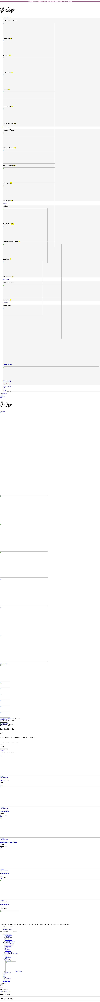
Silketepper (7, 936)
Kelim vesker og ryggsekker (11, 953)
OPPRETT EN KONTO (5, 991)
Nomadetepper (8, 937)
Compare (5, 979)
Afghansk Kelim (4, 780)
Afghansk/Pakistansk (9, 941)
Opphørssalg (7, 381)
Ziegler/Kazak (8, 935)
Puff (6, 956)
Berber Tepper (8, 947)
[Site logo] (7, 15)
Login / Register (6, 981)
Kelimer (4, 718)
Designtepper (8, 946)
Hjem (1, 718)
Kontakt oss (8, 978)
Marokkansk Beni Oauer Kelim (8, 842)
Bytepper (7, 938)
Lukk (1, 984)
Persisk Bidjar (3, 720)
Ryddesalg (7, 959)
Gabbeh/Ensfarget (9, 945)
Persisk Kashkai (3, 724)
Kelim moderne (8, 952)
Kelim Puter (8, 951)
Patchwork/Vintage (9, 943)
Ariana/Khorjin (8, 940)
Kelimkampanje (7, 364)
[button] (4, 777)
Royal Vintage (19, 971)
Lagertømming (8, 960)
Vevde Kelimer (9, 718)
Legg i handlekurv (4, 748)
